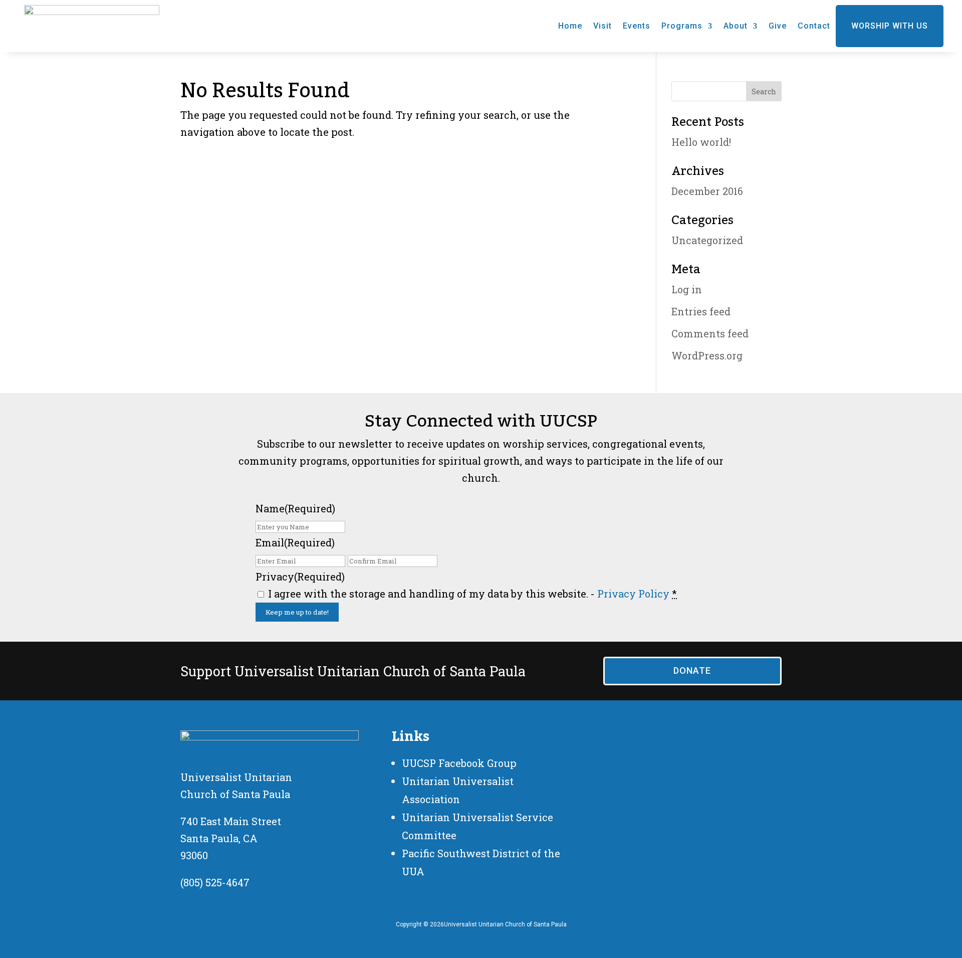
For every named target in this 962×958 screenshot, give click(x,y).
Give (778, 26)
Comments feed (710, 333)
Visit (602, 26)
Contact (814, 26)
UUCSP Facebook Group (459, 763)
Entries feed (701, 311)
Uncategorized (707, 240)
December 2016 (707, 191)
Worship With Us (889, 26)
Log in (686, 289)
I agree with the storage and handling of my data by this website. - (472, 593)
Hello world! (701, 141)
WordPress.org (707, 355)
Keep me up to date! (297, 612)
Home (570, 26)
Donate (692, 670)
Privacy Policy (633, 593)
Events (636, 26)
